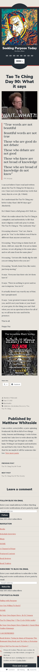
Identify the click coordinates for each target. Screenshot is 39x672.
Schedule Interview (8, 534)
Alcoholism (15, 406)
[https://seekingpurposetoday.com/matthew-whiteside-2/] (7, 55)
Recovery (22, 406)
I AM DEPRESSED (7, 633)
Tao (28, 406)
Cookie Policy (21, 660)
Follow (5, 515)
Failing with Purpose (8, 600)
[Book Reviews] (28, 55)
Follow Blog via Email (11, 500)
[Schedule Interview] (10, 55)
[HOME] (18, 55)
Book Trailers (5, 563)
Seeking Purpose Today (19, 48)
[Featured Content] (25, 55)
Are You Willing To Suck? (10, 605)
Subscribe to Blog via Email (14, 569)
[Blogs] (14, 55)
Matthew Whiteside (10, 398)
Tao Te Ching (6, 409)
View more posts (12, 453)
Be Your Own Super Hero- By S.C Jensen (16, 615)
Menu (20, 61)
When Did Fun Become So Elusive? (14, 646)
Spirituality (7, 403)
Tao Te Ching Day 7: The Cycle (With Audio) (17, 620)
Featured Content (7, 553)
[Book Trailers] (31, 55)
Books (2, 529)
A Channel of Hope (7, 549)
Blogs (2, 539)
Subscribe (6, 587)
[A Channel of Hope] (21, 55)
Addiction (7, 406)
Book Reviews (5, 558)
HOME (3, 544)
